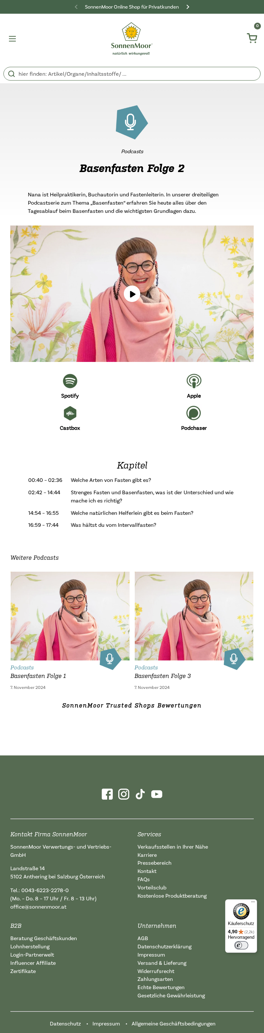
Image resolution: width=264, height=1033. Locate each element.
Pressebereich (155, 862)
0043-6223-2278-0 (45, 890)
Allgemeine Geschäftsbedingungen (174, 1023)
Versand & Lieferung (162, 962)
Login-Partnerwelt (32, 954)
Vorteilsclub (152, 887)
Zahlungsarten (155, 978)
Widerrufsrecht (156, 971)
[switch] (241, 945)
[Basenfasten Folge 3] (194, 614)
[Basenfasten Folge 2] (132, 294)
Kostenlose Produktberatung (172, 895)
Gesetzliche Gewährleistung (171, 995)
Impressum (151, 954)
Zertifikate (23, 971)
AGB (143, 938)
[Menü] (253, 903)
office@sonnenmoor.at (38, 906)
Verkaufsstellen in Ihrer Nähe (173, 846)
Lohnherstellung (30, 946)
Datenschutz (65, 1023)
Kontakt (147, 870)
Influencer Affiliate (33, 962)
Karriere (147, 854)
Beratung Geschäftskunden (43, 938)
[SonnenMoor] (132, 39)
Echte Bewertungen (161, 987)
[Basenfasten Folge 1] (70, 614)
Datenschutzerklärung (164, 946)
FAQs (144, 879)
